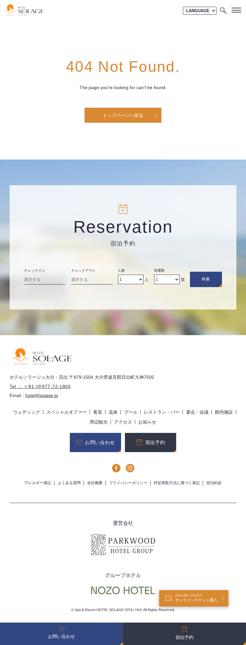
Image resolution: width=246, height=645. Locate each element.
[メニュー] (236, 10)
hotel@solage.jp (41, 395)
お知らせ (147, 422)
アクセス (123, 422)
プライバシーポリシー (128, 483)
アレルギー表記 (37, 483)
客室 (97, 412)
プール (130, 412)
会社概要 (94, 483)
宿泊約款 (214, 483)
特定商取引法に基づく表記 (177, 483)
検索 (206, 279)
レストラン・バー (162, 412)
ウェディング (26, 412)
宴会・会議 (197, 412)
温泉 (113, 412)
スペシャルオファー (66, 412)
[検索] (223, 10)
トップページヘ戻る (123, 115)
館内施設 (224, 412)
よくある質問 (69, 483)
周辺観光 (99, 422)
